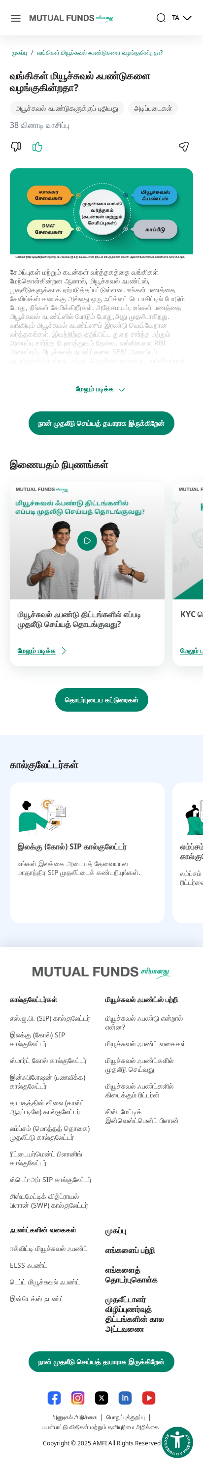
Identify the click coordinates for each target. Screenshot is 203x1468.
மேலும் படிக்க (95, 388)
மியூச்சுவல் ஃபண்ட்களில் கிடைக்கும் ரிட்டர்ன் (139, 1090)
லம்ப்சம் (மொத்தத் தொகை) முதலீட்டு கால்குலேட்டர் (50, 1133)
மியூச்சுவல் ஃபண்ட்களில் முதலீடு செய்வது (139, 1065)
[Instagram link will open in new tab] (78, 1398)
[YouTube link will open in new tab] (149, 1398)
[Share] (183, 146)
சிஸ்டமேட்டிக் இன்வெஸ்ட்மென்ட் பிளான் (142, 1116)
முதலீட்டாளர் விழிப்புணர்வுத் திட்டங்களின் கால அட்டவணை (134, 1314)
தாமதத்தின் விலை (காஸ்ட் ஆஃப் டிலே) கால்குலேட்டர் (47, 1107)
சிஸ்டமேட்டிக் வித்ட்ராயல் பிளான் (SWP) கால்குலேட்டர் (49, 1200)
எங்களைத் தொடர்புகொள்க (131, 1274)
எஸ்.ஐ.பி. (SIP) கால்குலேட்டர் (50, 1018)
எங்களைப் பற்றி (130, 1250)
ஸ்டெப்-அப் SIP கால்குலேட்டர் (51, 1179)
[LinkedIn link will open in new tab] (125, 1398)
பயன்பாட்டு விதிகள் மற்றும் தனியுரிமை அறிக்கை (100, 1427)
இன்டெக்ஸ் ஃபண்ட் (37, 1298)
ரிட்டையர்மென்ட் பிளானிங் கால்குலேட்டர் (46, 1158)
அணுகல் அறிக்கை (74, 1417)
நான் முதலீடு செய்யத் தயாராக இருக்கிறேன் (101, 423)
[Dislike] (16, 147)
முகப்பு (19, 52)
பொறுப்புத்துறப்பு (125, 1417)
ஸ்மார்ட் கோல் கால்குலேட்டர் (48, 1060)
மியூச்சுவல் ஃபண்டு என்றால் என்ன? (144, 1022)
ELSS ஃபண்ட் (28, 1265)
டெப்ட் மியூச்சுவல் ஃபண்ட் (45, 1281)
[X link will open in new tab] (101, 1398)
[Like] (37, 147)
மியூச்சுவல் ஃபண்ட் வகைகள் (145, 1043)
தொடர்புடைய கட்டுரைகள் (101, 699)
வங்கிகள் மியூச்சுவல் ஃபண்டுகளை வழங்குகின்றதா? (100, 52)
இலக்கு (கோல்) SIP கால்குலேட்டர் (72, 846)
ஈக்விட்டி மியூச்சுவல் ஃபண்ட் (49, 1248)
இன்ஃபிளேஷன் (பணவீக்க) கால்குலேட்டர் (47, 1081)
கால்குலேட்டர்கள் (33, 999)
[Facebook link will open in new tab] (54, 1398)
